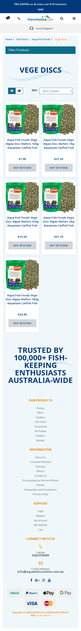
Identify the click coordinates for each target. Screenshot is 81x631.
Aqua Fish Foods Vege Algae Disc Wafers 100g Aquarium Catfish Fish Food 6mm (22, 145)
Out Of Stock (22, 167)
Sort (34, 90)
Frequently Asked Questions (40, 489)
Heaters (40, 417)
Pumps (40, 408)
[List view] (19, 91)
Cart (40, 529)
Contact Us (40, 475)
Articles (40, 485)
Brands (40, 440)
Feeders (40, 435)
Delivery (40, 466)
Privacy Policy (40, 494)
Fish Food (40, 421)
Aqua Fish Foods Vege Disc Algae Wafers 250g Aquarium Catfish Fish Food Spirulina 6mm (22, 223)
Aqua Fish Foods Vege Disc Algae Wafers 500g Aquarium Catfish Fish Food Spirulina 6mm (22, 301)
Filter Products (18, 50)
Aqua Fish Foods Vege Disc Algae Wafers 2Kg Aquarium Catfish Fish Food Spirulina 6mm (58, 223)
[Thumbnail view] (12, 91)
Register (40, 515)
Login (40, 511)
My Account (40, 520)
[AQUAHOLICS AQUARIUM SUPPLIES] (40, 18)
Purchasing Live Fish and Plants (40, 480)
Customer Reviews (40, 461)
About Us (40, 457)
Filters (40, 412)
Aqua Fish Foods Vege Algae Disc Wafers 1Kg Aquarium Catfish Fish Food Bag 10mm (58, 145)
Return (40, 471)
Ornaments (40, 426)
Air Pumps (40, 431)
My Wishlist (40, 525)
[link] (31, 580)
